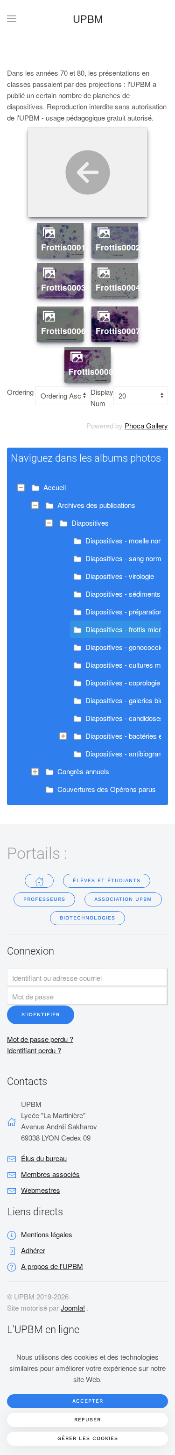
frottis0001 (63, 247)
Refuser (87, 1420)
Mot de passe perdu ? (40, 1039)
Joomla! (73, 1307)
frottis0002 (118, 247)
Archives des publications (96, 505)
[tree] (87, 638)
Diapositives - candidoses (124, 718)
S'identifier (40, 1015)
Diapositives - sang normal (126, 558)
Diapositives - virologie (119, 576)
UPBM (88, 18)
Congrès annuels (83, 771)
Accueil (54, 487)
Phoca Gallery (146, 425)
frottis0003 (63, 287)
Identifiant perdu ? (34, 1050)
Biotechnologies (87, 918)
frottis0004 (118, 287)
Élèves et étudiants (106, 880)
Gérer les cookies (87, 1438)
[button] (11, 18)
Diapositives (90, 523)
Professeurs (44, 899)
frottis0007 (118, 330)
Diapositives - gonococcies (126, 647)
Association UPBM (123, 899)
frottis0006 (63, 330)
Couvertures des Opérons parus (106, 789)
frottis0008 (91, 371)
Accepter (87, 1401)
